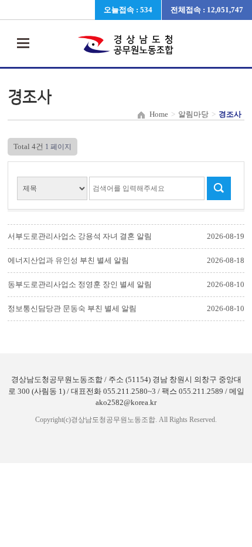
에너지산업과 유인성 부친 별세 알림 (68, 260)
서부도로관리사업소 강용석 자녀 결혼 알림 (80, 236)
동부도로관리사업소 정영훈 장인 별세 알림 (80, 284)
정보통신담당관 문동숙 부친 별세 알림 (72, 308)
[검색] (218, 188)
